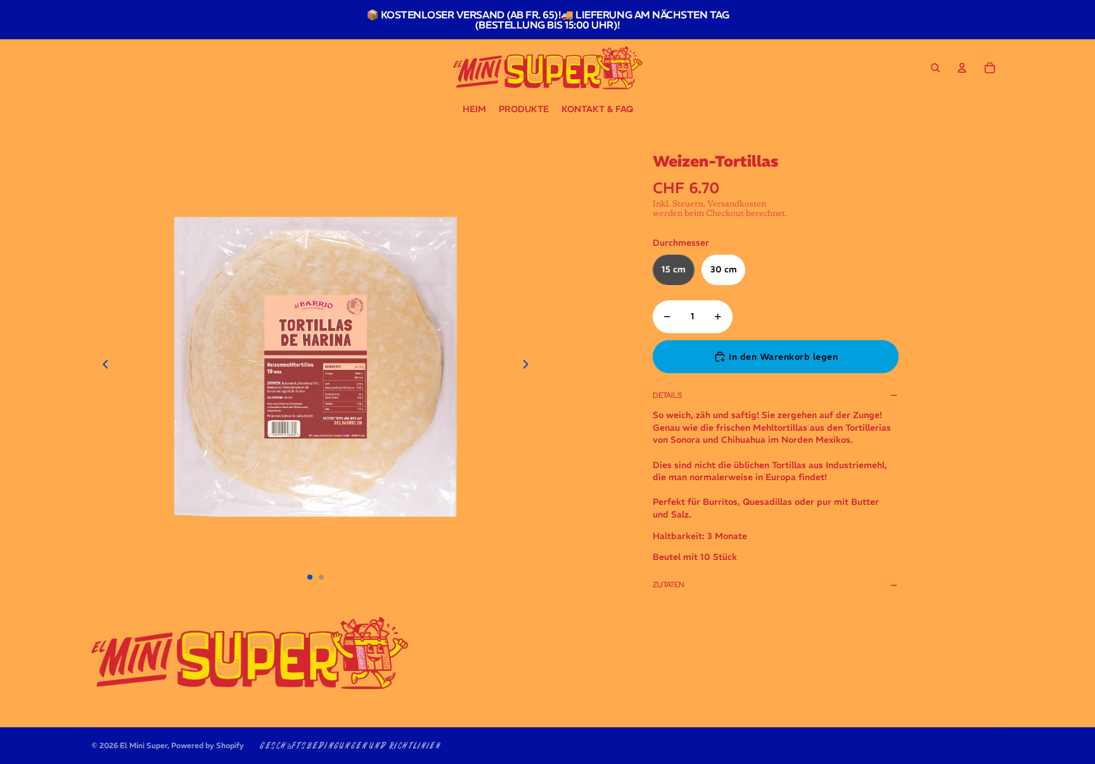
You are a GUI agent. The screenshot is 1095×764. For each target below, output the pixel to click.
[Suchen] (935, 68)
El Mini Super (143, 745)
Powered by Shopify (207, 745)
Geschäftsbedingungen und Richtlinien (349, 746)
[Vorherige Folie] (101, 367)
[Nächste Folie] (529, 367)
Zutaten (668, 585)
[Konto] (962, 68)
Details (667, 395)
